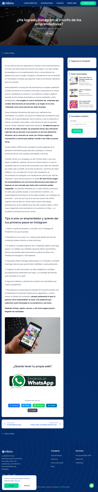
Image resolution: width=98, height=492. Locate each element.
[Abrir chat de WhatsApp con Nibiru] (91, 485)
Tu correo (73, 121)
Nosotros (54, 459)
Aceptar (11, 485)
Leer (50, 33)
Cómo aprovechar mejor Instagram (85, 102)
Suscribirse (77, 131)
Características (30, 3)
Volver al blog (9, 53)
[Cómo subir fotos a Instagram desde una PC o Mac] (74, 81)
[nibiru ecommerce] (8, 3)
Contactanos (88, 3)
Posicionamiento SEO (83, 455)
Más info (17, 481)
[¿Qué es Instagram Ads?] (74, 93)
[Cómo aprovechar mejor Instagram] (74, 104)
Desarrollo (79, 459)
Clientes (60, 3)
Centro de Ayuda (57, 463)
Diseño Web (71, 3)
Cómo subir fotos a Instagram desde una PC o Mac (85, 79)
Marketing (79, 463)
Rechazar (27, 485)
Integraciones (47, 3)
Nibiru (68, 487)
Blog (52, 466)
